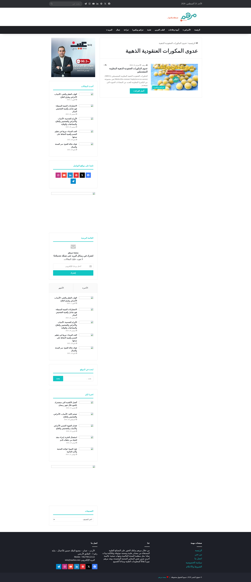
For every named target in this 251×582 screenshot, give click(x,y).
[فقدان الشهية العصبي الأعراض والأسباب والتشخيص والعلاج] (86, 429)
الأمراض (187, 30)
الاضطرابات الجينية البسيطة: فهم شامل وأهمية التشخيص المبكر (66, 108)
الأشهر (61, 288)
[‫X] (82, 175)
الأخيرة (85, 288)
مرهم (144, 65)
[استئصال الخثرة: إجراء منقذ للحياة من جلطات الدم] (86, 441)
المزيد (110, 30)
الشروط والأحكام (194, 566)
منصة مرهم (162, 577)
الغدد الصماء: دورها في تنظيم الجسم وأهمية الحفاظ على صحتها (66, 134)
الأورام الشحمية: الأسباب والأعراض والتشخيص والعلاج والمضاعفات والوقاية (66, 121)
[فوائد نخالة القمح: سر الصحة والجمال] (86, 147)
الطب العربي (160, 30)
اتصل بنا (198, 558)
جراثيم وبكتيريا (138, 30)
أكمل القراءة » (138, 91)
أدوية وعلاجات (173, 30)
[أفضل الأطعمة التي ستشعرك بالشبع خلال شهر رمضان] (86, 406)
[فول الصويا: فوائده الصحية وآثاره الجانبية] (86, 452)
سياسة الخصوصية (194, 562)
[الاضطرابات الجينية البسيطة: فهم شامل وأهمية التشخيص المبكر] (86, 109)
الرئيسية (192, 43)
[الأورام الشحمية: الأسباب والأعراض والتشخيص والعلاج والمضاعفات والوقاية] (86, 122)
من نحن (198, 554)
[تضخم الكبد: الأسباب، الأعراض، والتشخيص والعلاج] (86, 417)
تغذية (149, 30)
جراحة (126, 30)
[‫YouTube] (64, 175)
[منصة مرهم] (182, 17)
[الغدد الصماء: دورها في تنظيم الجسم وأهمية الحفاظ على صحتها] (86, 135)
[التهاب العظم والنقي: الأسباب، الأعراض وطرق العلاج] (86, 98)
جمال (118, 30)
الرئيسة (197, 30)
